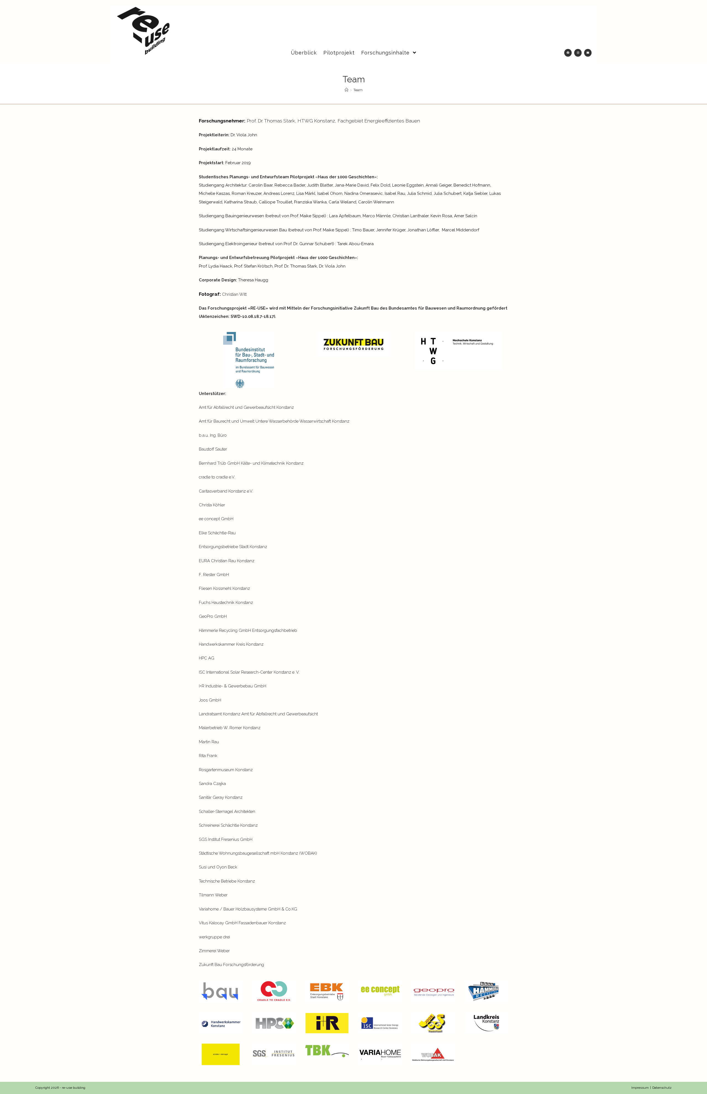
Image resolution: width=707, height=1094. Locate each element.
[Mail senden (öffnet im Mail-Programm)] (588, 53)
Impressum (640, 1088)
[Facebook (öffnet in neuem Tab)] (568, 53)
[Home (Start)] (346, 90)
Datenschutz (662, 1088)
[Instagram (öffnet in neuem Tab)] (578, 53)
